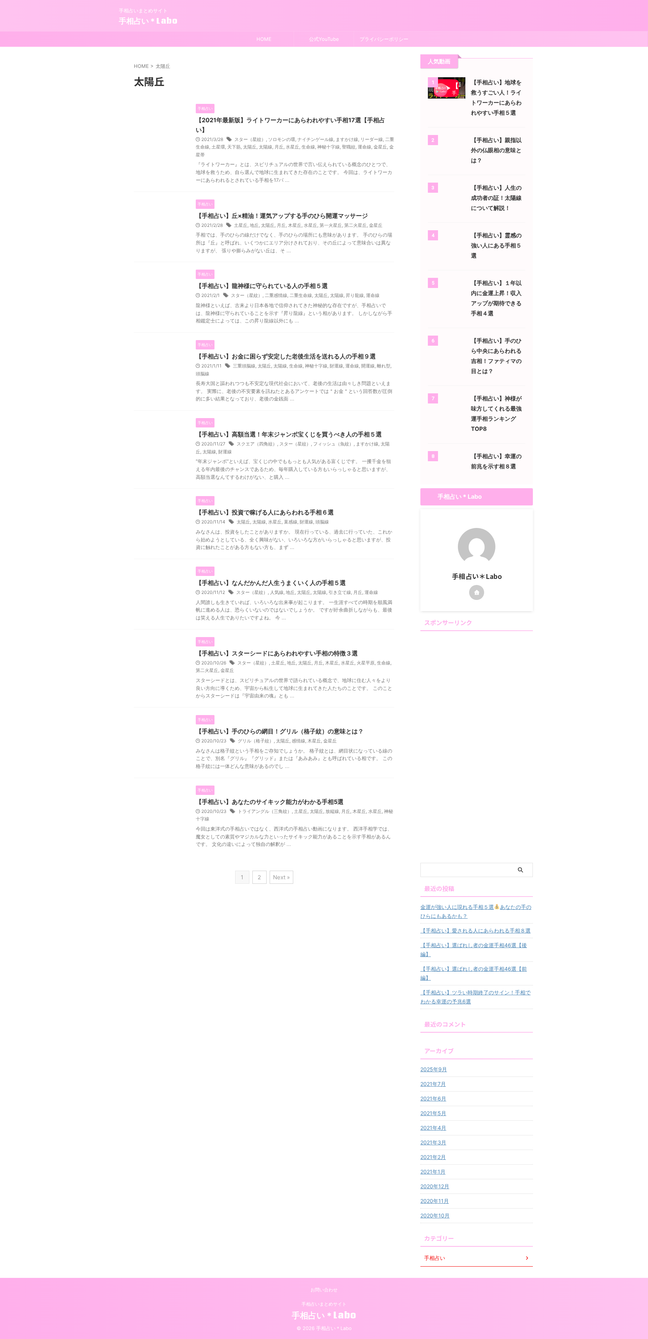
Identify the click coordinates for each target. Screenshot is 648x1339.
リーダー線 (371, 139)
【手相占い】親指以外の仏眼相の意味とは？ (496, 150)
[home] (476, 592)
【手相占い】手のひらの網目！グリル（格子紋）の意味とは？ (280, 731)
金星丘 (380, 147)
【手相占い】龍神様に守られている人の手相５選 (262, 285)
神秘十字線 (328, 147)
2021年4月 (433, 1128)
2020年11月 (434, 1201)
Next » (281, 877)
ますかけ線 (347, 139)
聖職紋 (349, 147)
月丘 (279, 147)
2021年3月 (433, 1142)
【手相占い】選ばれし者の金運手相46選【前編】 (473, 973)
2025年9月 (433, 1069)
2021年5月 (433, 1113)
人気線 (277, 592)
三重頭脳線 (244, 366)
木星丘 (295, 225)
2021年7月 (433, 1084)
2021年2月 (433, 1157)
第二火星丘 (355, 225)
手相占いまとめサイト (324, 1304)
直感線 (290, 522)
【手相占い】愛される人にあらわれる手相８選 (475, 930)
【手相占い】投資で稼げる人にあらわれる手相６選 (265, 512)
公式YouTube (324, 39)
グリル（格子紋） (256, 741)
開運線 (368, 366)
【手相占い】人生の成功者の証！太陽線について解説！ (496, 197)
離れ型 (383, 366)
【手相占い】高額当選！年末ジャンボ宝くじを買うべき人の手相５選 (289, 434)
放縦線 (332, 811)
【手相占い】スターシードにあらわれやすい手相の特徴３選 (277, 653)
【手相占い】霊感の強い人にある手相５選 (496, 245)
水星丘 (292, 147)
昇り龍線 (355, 295)
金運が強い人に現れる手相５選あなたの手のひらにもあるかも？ (475, 911)
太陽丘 (249, 147)
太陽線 (265, 147)
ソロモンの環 (281, 139)
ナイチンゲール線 (315, 139)
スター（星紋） (250, 139)
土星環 (218, 147)
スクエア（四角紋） (257, 444)
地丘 (254, 225)
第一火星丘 (331, 225)
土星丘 (241, 225)
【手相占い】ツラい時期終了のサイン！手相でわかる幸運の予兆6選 (475, 997)
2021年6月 (433, 1098)
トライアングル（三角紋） (265, 811)
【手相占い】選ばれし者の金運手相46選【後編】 (473, 949)
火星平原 (366, 663)
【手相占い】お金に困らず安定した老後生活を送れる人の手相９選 (286, 356)
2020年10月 (435, 1215)
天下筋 (234, 147)
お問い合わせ (324, 1290)
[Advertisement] (476, 746)
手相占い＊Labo (148, 21)
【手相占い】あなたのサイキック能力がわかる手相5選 (270, 801)
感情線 (298, 741)
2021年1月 (433, 1171)
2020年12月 (434, 1186)
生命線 (308, 147)
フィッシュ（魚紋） (333, 444)
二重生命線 (301, 295)
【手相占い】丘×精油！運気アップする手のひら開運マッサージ (282, 215)
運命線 (364, 147)
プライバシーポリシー (384, 39)
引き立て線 (339, 592)
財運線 (336, 366)
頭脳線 (202, 373)
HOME (264, 39)
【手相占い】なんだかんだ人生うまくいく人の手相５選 (271, 582)
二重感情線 (276, 295)
